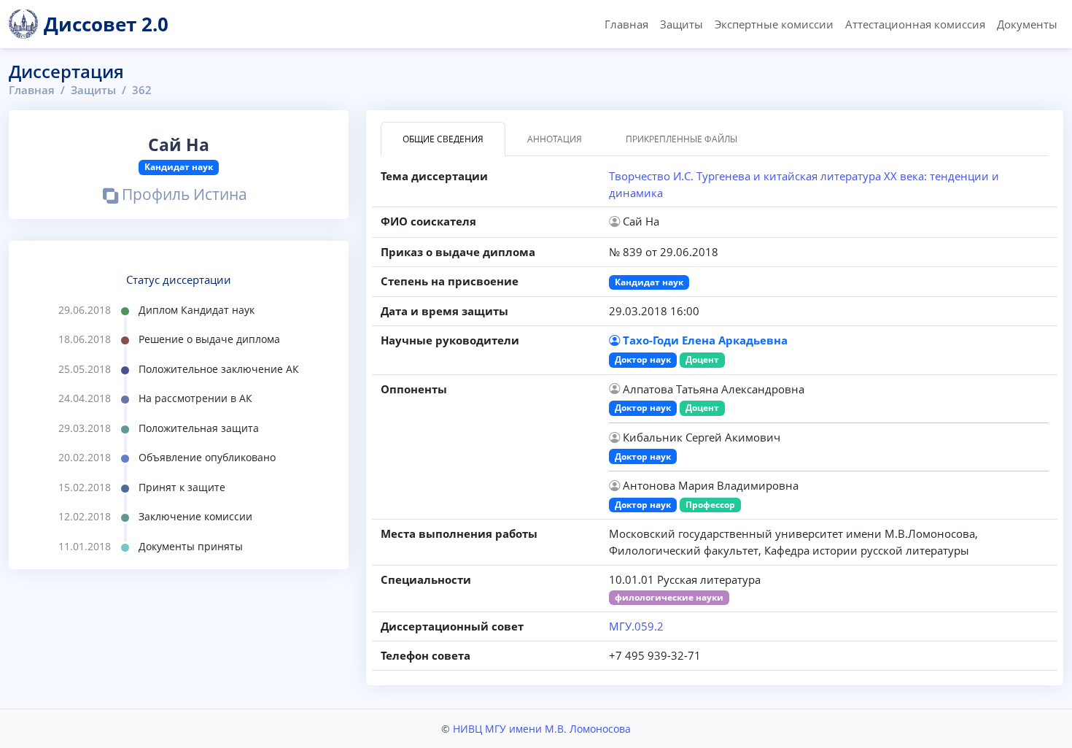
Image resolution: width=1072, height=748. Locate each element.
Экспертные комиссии (774, 24)
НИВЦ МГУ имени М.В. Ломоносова (542, 729)
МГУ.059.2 (636, 626)
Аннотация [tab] (554, 139)
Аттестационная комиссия (915, 24)
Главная (626, 24)
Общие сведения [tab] (443, 139)
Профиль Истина (182, 196)
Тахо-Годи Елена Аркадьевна (705, 340)
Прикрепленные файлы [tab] (681, 139)
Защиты (681, 24)
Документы (1027, 24)
